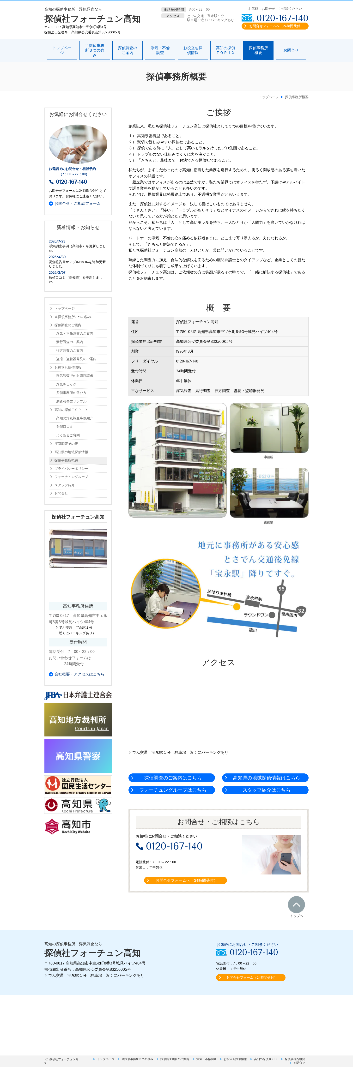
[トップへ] (296, 904)
